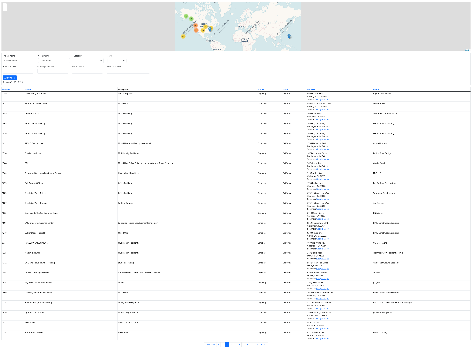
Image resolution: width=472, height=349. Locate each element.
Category (78, 55)
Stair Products (9, 66)
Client (376, 89)
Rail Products (78, 66)
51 (257, 344)
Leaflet (467, 50)
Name (28, 89)
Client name (43, 55)
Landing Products (45, 66)
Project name (9, 55)
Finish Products (114, 66)
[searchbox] (5, 71)
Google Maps (322, 99)
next (264, 344)
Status (261, 89)
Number (6, 89)
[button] (289, 36)
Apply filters (9, 77)
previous (210, 344)
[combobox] (18, 71)
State (110, 55)
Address (311, 89)
